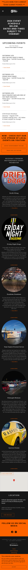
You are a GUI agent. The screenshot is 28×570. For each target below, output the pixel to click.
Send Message (8, 514)
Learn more (14, 215)
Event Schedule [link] (14, 551)
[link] (14, 11)
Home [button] (14, 549)
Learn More (14, 368)
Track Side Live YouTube (14, 150)
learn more (14, 418)
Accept (14, 566)
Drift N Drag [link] (14, 552)
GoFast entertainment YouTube (14, 145)
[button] (2, 11)
